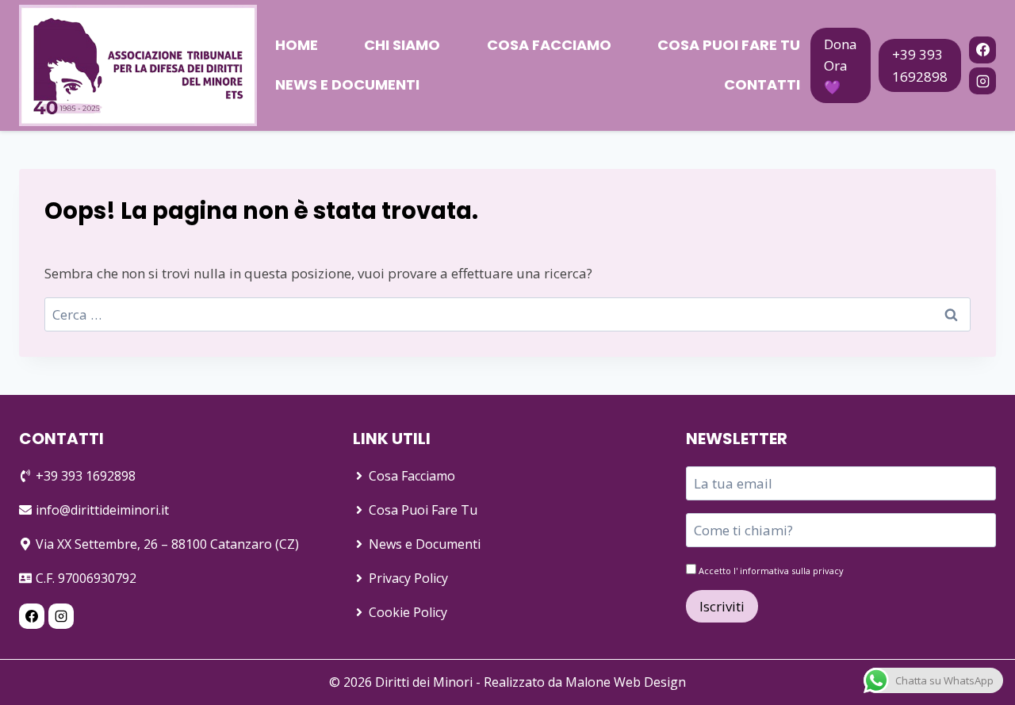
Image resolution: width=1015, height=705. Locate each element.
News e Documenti (347, 84)
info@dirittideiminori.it (102, 510)
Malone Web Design (625, 682)
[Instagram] (982, 80)
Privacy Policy (408, 578)
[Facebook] (982, 49)
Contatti (762, 84)
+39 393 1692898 (920, 65)
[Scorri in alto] (976, 666)
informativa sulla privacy (792, 571)
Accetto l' (770, 571)
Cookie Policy (408, 612)
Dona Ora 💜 (840, 65)
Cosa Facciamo (549, 45)
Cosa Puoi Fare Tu (728, 45)
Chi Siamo (402, 45)
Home (296, 45)
